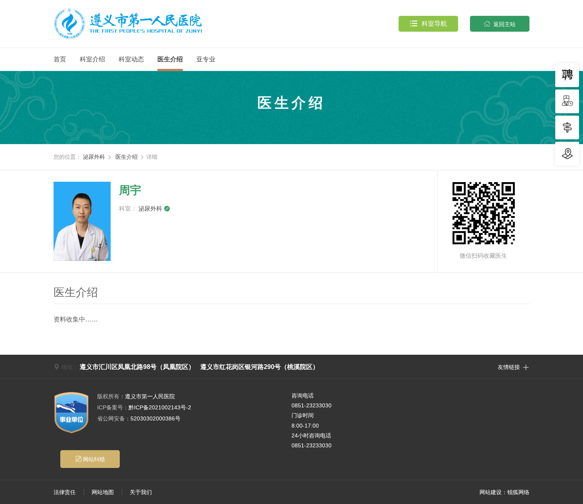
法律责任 (65, 492)
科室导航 (428, 23)
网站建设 (490, 492)
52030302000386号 (138, 418)
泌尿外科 (94, 157)
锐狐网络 (518, 492)
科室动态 (131, 59)
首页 (60, 59)
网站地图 (103, 492)
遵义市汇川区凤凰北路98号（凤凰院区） (137, 366)
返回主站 (500, 24)
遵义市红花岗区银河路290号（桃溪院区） (259, 366)
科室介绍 (92, 59)
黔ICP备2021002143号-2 (144, 407)
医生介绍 (170, 59)
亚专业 (205, 59)
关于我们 (141, 492)
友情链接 (513, 366)
